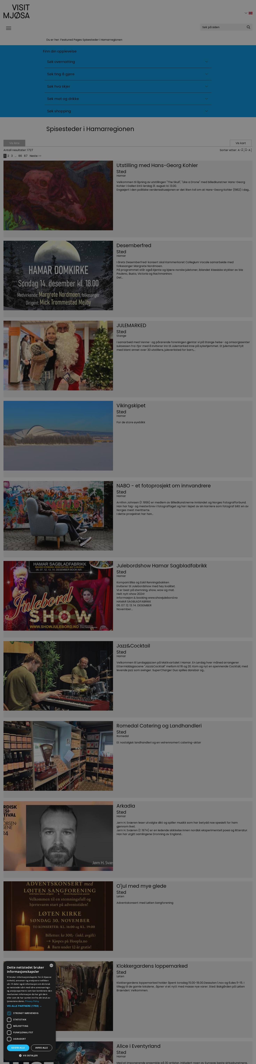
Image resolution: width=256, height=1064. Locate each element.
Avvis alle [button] (41, 1047)
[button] (29, 1006)
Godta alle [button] (18, 1047)
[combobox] (51, 965)
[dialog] (29, 1011)
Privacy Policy (32, 1001)
